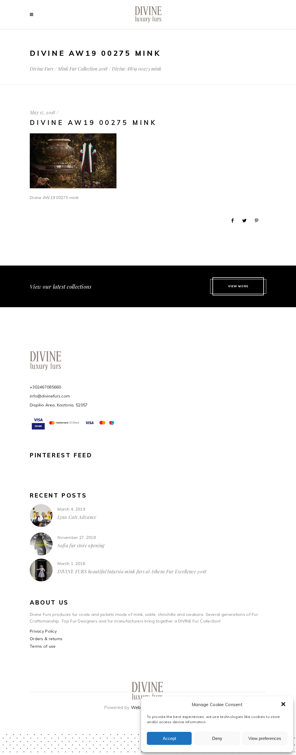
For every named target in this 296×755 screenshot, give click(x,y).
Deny (217, 738)
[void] (33, 14)
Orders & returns (46, 638)
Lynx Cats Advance (77, 517)
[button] (283, 704)
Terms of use (43, 646)
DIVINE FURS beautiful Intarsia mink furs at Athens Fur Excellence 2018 (132, 571)
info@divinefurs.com (50, 396)
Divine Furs (41, 69)
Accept (169, 738)
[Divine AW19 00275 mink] (73, 186)
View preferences (264, 738)
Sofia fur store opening (81, 545)
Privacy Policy (43, 631)
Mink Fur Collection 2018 (83, 69)
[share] (232, 221)
